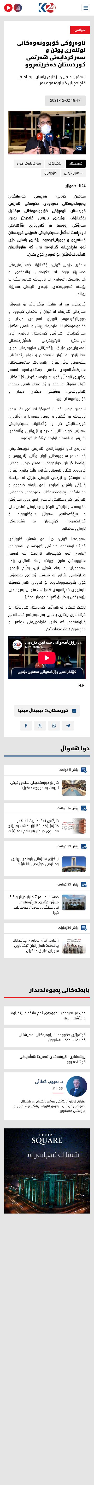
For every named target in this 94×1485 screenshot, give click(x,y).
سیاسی (80, 30)
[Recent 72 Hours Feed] (18, 8)
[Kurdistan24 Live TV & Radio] (8, 8)
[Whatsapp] (54, 726)
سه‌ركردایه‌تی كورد (29, 163)
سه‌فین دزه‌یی (73, 173)
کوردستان (76, 163)
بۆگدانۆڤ (55, 163)
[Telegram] (68, 726)
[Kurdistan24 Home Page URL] (47, 8)
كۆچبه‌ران (50, 173)
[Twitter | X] (40, 726)
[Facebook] (26, 726)
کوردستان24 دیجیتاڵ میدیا (43, 710)
